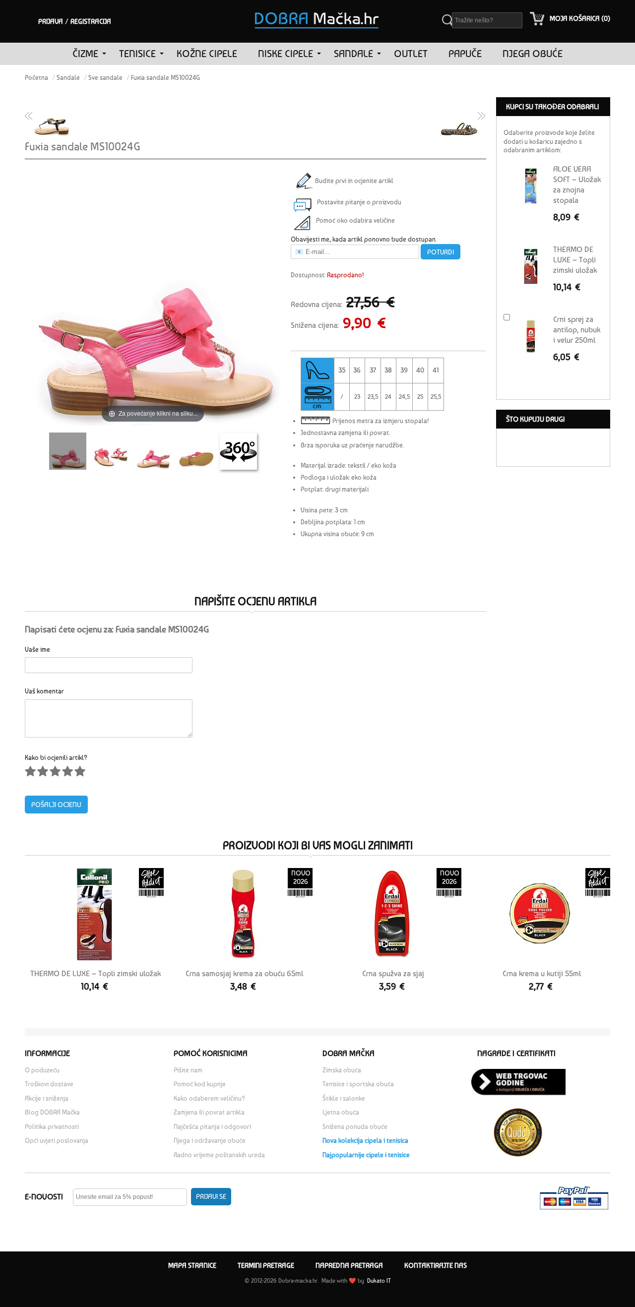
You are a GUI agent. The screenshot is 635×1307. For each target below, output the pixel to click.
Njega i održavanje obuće (210, 1140)
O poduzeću (42, 1070)
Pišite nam (188, 1070)
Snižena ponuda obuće (354, 1126)
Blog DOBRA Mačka (52, 1112)
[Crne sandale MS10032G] (51, 116)
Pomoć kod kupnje (200, 1084)
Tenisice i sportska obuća (358, 1084)
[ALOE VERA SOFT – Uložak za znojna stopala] (530, 186)
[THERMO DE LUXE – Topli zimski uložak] (94, 914)
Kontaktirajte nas (435, 1265)
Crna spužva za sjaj (393, 973)
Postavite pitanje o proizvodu (359, 202)
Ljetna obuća (340, 1112)
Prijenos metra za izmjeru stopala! (380, 421)
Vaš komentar (44, 690)
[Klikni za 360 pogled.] (238, 451)
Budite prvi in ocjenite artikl (352, 181)
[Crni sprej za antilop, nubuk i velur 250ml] (530, 336)
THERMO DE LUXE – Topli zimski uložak (95, 973)
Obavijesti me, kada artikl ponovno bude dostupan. (364, 239)
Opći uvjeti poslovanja (56, 1140)
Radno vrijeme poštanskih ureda (220, 1155)
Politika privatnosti (52, 1126)
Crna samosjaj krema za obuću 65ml (244, 973)
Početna (36, 77)
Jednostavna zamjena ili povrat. (345, 432)
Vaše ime (37, 649)
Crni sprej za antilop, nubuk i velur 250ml (576, 329)
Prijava (50, 21)
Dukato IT (378, 1280)
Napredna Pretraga (349, 1265)
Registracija (90, 21)
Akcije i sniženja (46, 1098)
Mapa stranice (192, 1265)
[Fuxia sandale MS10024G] (67, 451)
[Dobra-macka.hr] (317, 7)
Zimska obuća (341, 1070)
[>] (104, 54)
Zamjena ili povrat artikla (209, 1112)
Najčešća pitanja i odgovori (212, 1126)
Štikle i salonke (343, 1098)
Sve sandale (105, 77)
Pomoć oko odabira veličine (355, 220)
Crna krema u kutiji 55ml (542, 973)
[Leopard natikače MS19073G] (460, 116)
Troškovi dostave (49, 1084)
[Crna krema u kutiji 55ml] (540, 914)
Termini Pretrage (266, 1265)
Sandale (68, 77)
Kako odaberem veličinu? (209, 1098)
